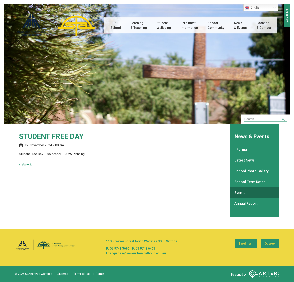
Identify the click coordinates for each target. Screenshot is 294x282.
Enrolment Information (189, 25)
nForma (240, 149)
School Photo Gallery (251, 171)
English (255, 7)
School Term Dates (249, 182)
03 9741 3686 (120, 248)
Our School (115, 25)
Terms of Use (81, 273)
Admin (100, 273)
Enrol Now (287, 15)
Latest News (244, 160)
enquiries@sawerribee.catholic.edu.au (138, 253)
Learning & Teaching (138, 25)
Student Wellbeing (164, 25)
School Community (216, 25)
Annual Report (246, 203)
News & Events (240, 25)
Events (239, 193)
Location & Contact (263, 25)
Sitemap (62, 273)
